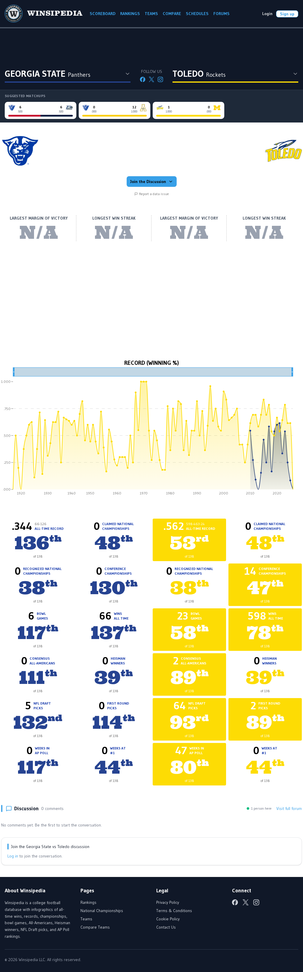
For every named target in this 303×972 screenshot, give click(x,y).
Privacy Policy (167, 902)
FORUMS (221, 13)
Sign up (287, 14)
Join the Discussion (148, 181)
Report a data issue (154, 194)
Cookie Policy (168, 919)
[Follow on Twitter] (151, 79)
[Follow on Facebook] (142, 79)
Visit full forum (289, 808)
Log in (12, 856)
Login (267, 13)
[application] (151, 433)
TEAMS (151, 13)
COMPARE (172, 13)
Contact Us (166, 927)
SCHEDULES (197, 13)
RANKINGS (130, 13)
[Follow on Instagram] (160, 79)
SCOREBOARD (102, 13)
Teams (86, 919)
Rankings (88, 902)
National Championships (101, 910)
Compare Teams (95, 927)
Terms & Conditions (174, 910)
